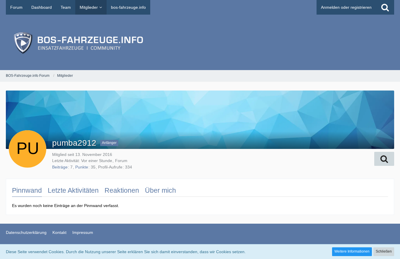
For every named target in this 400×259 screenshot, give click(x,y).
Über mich (160, 190)
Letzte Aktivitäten (73, 190)
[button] (384, 159)
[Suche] (385, 7)
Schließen (384, 251)
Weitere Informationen (352, 251)
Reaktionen (122, 190)
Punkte (81, 167)
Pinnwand (27, 190)
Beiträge (60, 167)
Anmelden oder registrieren (346, 7)
